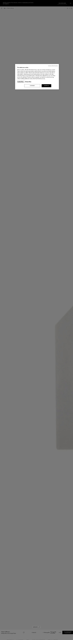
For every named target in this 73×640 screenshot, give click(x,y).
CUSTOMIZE (32, 85)
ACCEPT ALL (46, 85)
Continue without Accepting (53, 65)
